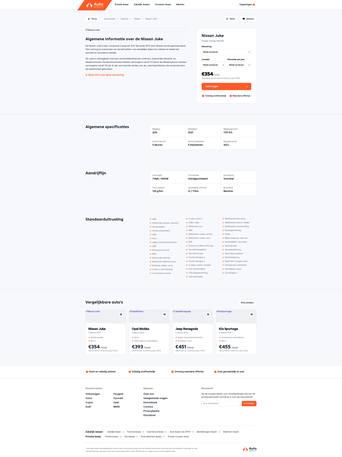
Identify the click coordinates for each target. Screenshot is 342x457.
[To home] (94, 5)
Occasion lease (163, 5)
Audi (88, 407)
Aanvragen (211, 86)
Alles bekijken (247, 303)
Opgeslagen (245, 5)
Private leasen (111, 437)
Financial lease (134, 432)
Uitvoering (206, 47)
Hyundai (118, 398)
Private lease (122, 5)
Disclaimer (149, 415)
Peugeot (118, 394)
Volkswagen (93, 394)
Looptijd (205, 60)
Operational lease (155, 432)
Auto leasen (109, 19)
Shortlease (130, 437)
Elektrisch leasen (231, 432)
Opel (116, 402)
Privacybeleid (151, 411)
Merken (180, 5)
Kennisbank (150, 402)
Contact (148, 407)
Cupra (89, 402)
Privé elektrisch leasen (151, 437)
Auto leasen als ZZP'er (180, 432)
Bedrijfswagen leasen (207, 432)
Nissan (137, 19)
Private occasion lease (178, 437)
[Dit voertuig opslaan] (121, 314)
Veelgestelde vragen (155, 398)
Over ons (148, 394)
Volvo (89, 398)
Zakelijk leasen (142, 5)
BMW (116, 407)
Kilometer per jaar (236, 60)
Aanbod (124, 19)
